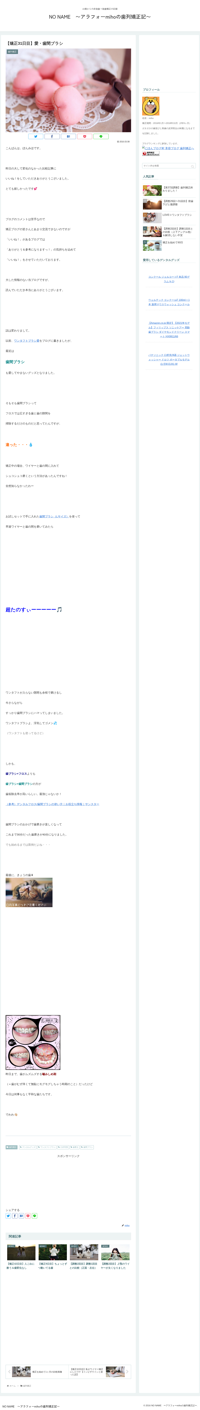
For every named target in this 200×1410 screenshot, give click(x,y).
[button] (192, 166)
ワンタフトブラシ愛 (26, 340)
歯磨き (75, 1147)
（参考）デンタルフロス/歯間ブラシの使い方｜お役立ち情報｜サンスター (52, 804)
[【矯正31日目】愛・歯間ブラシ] (68, 136)
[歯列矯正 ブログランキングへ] (150, 154)
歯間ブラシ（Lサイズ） (54, 516)
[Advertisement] (68, 1181)
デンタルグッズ (28, 1147)
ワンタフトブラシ (47, 1147)
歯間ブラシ (88, 1147)
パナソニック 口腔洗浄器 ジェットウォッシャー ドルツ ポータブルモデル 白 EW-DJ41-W (169, 359)
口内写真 (64, 1147)
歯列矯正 (13, 1147)
